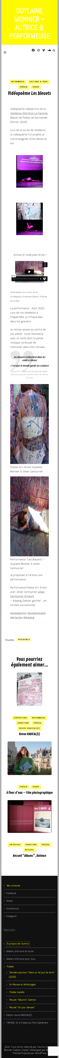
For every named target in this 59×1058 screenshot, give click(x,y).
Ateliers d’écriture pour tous (20, 959)
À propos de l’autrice (18, 944)
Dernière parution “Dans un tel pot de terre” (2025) (32, 975)
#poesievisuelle (36, 613)
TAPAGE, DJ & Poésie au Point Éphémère (27, 1023)
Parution (23, 723)
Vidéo (36, 87)
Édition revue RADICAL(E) (19, 1015)
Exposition (20, 718)
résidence (24, 639)
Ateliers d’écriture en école (20, 951)
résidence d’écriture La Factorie (29, 113)
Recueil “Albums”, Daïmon (29, 856)
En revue (15, 844)
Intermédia (18, 81)
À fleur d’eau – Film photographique (29, 793)
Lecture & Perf (38, 81)
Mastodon (9, 930)
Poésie (24, 87)
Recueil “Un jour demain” (22, 1007)
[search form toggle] (54, 50)
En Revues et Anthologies (22, 984)
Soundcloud (12, 908)
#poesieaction (18, 613)
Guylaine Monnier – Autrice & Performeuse (29, 23)
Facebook (11, 893)
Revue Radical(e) (29, 728)
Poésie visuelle (16, 992)
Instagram (11, 916)
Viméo (9, 901)
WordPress (40, 1053)
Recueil (29, 849)
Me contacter (13, 885)
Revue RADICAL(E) (29, 734)
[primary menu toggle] (6, 52)
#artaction (16, 618)
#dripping (28, 618)
